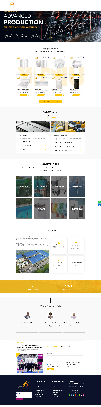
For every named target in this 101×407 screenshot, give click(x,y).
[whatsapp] (69, 395)
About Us (57, 9)
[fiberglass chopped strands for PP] (59, 66)
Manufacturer (51, 366)
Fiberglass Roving (40, 390)
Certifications (56, 396)
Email (68, 366)
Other (58, 366)
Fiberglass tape (39, 394)
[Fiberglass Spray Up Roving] (42, 66)
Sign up (19, 399)
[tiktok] (81, 395)
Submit (50, 369)
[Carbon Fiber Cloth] (77, 86)
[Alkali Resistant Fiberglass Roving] (77, 66)
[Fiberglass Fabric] (42, 86)
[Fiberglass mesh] (59, 86)
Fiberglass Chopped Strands (42, 383)
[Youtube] (75, 395)
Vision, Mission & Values (58, 390)
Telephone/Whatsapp (71, 364)
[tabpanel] (27, 322)
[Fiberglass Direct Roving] (24, 66)
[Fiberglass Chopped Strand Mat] (24, 86)
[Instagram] (83, 395)
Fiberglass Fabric (39, 386)
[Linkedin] (73, 395)
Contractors (50, 364)
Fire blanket (38, 396)
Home (29, 9)
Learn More (7, 37)
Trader (57, 364)
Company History (57, 388)
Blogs (63, 9)
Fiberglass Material (37, 9)
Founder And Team (57, 392)
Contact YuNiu (70, 9)
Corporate (55, 386)
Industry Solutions (48, 9)
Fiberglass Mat (39, 388)
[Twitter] (77, 395)
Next (86, 321)
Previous (14, 321)
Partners (55, 394)
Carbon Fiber (39, 392)
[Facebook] (71, 395)
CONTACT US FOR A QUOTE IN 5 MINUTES (50, 101)
